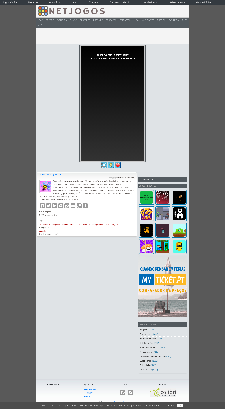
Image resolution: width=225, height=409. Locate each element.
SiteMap (123, 402)
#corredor (44, 224)
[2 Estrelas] (111, 178)
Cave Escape (146, 370)
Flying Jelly (145, 365)
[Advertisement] (110, 36)
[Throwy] (179, 230)
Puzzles (161, 20)
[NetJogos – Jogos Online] (71, 11)
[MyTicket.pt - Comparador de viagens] (162, 286)
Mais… (41, 25)
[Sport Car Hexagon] (179, 246)
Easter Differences (148, 339)
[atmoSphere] (146, 197)
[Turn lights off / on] (111, 165)
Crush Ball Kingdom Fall (51, 174)
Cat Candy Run (146, 343)
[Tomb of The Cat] (146, 230)
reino (108, 224)
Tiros (184, 20)
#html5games (54, 224)
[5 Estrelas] (117, 178)
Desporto (85, 20)
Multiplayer (148, 20)
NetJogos (116, 402)
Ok (180, 406)
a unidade (74, 224)
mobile (102, 224)
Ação (40, 20)
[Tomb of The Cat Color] (179, 213)
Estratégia (125, 20)
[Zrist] (162, 197)
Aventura (62, 20)
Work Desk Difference (149, 347)
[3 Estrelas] (113, 178)
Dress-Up (98, 20)
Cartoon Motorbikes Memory (152, 356)
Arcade (50, 20)
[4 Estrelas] (115, 178)
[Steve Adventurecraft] (162, 246)
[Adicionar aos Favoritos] (118, 165)
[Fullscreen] (104, 165)
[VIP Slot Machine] (146, 213)
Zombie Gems (146, 352)
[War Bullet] (179, 197)
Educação (111, 20)
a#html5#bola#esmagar (88, 224)
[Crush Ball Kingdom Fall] (46, 186)
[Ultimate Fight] (162, 213)
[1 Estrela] (109, 178)
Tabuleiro (174, 20)
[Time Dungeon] (162, 230)
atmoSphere (90, 389)
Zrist (89, 393)
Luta (136, 20)
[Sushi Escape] (146, 246)
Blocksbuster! (146, 334)
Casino (73, 20)
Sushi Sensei (146, 361)
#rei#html (65, 224)
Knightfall (144, 330)
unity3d (114, 224)
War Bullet (90, 396)
